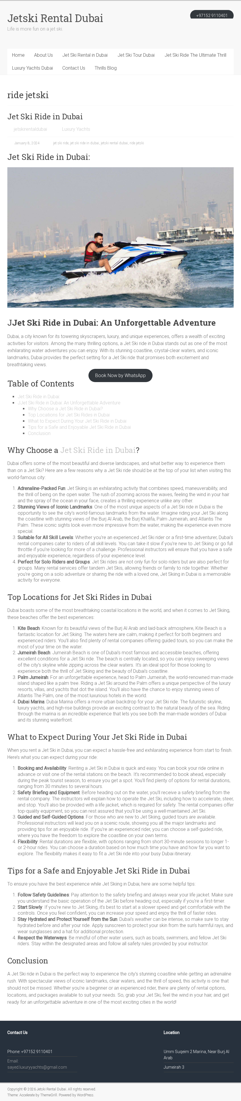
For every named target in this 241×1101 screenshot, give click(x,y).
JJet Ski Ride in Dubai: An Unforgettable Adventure (69, 403)
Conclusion (39, 433)
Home (18, 55)
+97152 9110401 (212, 15)
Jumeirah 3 (174, 1067)
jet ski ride (60, 143)
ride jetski (137, 143)
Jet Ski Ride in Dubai (45, 116)
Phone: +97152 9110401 (30, 1051)
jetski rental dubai (114, 143)
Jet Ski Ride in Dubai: (39, 396)
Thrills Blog (106, 68)
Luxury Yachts (76, 129)
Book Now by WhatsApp (120, 375)
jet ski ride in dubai (84, 143)
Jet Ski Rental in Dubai (85, 55)
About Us (43, 55)
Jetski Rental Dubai (55, 18)
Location (172, 1032)
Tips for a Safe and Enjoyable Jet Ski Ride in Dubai (79, 427)
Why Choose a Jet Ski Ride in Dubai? (65, 408)
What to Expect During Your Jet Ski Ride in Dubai (77, 421)
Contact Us (73, 68)
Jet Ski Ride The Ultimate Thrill (195, 55)
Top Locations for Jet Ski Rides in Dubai (69, 415)
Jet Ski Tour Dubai (136, 55)
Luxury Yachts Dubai (32, 68)
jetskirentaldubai (30, 129)
